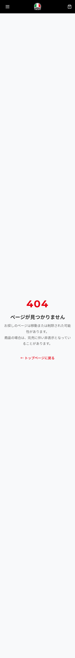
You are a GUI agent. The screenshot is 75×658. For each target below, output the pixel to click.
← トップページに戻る (37, 358)
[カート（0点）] (70, 7)
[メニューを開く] (7, 7)
